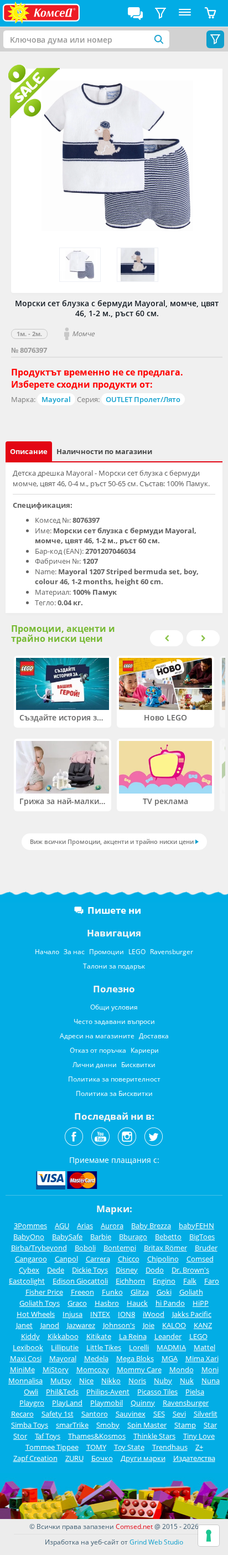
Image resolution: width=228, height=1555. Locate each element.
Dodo (155, 1270)
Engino (164, 1281)
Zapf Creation (35, 1458)
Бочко (102, 1458)
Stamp (185, 1425)
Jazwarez (81, 1325)
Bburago (133, 1237)
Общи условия (114, 1007)
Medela (96, 1358)
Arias (85, 1225)
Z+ (199, 1447)
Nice (86, 1381)
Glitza (140, 1292)
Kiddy (30, 1336)
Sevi (179, 1414)
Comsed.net (134, 1526)
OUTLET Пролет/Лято (143, 399)
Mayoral (56, 399)
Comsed (200, 1259)
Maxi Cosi (26, 1358)
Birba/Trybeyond (39, 1248)
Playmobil (106, 1403)
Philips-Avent (107, 1392)
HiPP (201, 1303)
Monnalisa (25, 1381)
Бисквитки (138, 1064)
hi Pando (170, 1303)
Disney (127, 1270)
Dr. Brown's (190, 1270)
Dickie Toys (90, 1270)
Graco (77, 1303)
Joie (148, 1325)
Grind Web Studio (156, 1542)
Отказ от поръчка (98, 1050)
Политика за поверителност (114, 1079)
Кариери (145, 1050)
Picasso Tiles (157, 1392)
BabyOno (28, 1237)
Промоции (106, 951)
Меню (184, 13)
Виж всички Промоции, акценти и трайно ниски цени (112, 841)
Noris (137, 1381)
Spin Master (147, 1425)
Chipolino (163, 1259)
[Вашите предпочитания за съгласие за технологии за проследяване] (208, 1535)
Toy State (129, 1447)
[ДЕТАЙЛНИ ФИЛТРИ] (160, 13)
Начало (47, 951)
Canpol (66, 1259)
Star (210, 1425)
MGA (170, 1358)
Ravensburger (171, 951)
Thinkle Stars (154, 1436)
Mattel (204, 1347)
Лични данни (94, 1064)
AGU (62, 1225)
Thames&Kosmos (97, 1436)
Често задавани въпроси (114, 1021)
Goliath (191, 1292)
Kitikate (98, 1336)
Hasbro (107, 1303)
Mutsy (60, 1381)
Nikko (111, 1381)
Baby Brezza (151, 1225)
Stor (20, 1436)
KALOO (174, 1325)
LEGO (137, 951)
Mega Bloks (135, 1358)
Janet (24, 1325)
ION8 (126, 1314)
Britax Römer (165, 1248)
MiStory (56, 1369)
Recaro (22, 1414)
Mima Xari (202, 1358)
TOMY (96, 1447)
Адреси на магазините (97, 1036)
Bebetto (168, 1237)
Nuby (163, 1381)
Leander (168, 1336)
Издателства (194, 1458)
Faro (211, 1281)
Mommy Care (139, 1369)
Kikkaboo (63, 1336)
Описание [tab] (29, 451)
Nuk (187, 1381)
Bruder (206, 1248)
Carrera (98, 1259)
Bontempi (119, 1248)
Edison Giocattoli (80, 1281)
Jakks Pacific (191, 1314)
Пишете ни (114, 910)
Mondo (181, 1369)
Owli (31, 1392)
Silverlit (205, 1414)
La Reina (133, 1336)
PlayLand (67, 1403)
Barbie (100, 1237)
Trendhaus (170, 1447)
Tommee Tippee (52, 1447)
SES (159, 1414)
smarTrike (72, 1425)
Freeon (82, 1292)
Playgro (31, 1403)
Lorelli (139, 1347)
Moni (210, 1369)
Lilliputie (65, 1347)
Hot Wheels (36, 1314)
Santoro (94, 1414)
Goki (164, 1292)
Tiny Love (199, 1436)
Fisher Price (44, 1292)
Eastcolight (27, 1281)
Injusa (72, 1314)
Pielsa (194, 1392)
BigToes (202, 1237)
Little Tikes (103, 1347)
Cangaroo (31, 1259)
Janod (49, 1325)
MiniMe (22, 1369)
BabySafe (67, 1237)
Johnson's (119, 1325)
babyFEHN (196, 1225)
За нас (74, 951)
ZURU (74, 1458)
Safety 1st (58, 1414)
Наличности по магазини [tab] (104, 451)
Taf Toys (47, 1436)
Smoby (108, 1425)
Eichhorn (130, 1281)
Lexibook (28, 1347)
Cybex (29, 1270)
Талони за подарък (114, 966)
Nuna (210, 1381)
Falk (189, 1281)
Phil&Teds (62, 1392)
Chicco (128, 1259)
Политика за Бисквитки (114, 1093)
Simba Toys (29, 1425)
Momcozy (92, 1369)
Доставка (154, 1036)
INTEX (100, 1314)
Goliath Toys (39, 1303)
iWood (153, 1314)
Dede (55, 1270)
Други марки (143, 1458)
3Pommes (30, 1225)
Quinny (143, 1403)
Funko (112, 1292)
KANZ (203, 1325)
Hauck (137, 1303)
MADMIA (171, 1347)
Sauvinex (131, 1414)
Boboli (85, 1248)
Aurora (112, 1225)
